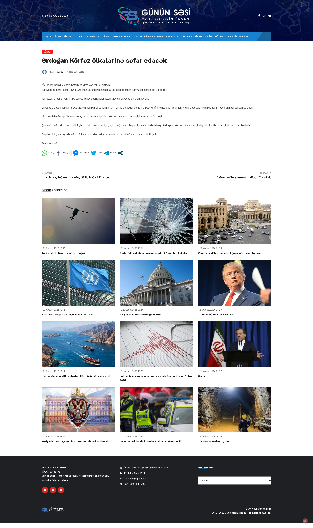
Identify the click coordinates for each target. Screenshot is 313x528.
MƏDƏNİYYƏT (173, 36)
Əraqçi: (202, 376)
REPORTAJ (116, 36)
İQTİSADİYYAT (81, 36)
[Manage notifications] (305, 520)
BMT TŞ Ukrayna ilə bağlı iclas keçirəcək (67, 314)
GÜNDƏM (57, 36)
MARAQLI (243, 36)
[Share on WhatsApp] (48, 153)
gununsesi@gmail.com (135, 478)
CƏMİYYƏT (95, 36)
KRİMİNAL (198, 36)
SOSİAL (160, 36)
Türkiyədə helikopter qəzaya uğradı (64, 253)
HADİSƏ (209, 36)
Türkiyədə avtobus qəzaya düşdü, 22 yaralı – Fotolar (153, 253)
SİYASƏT (68, 36)
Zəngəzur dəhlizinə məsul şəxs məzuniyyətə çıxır (229, 253)
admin (60, 72)
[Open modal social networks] (120, 153)
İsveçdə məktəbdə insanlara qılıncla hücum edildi (151, 441)
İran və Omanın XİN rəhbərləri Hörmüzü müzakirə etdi (76, 376)
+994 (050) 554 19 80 (135, 473)
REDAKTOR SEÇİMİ (133, 36)
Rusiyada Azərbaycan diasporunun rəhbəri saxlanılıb (75, 441)
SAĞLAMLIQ (220, 36)
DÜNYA (106, 36)
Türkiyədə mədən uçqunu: (214, 441)
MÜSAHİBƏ (149, 36)
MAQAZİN (232, 36)
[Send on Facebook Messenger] (81, 153)
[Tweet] (96, 153)
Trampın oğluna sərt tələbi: (215, 314)
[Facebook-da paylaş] (61, 153)
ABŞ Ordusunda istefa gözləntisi (141, 314)
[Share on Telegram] (110, 153)
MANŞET (47, 36)
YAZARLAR (186, 36)
